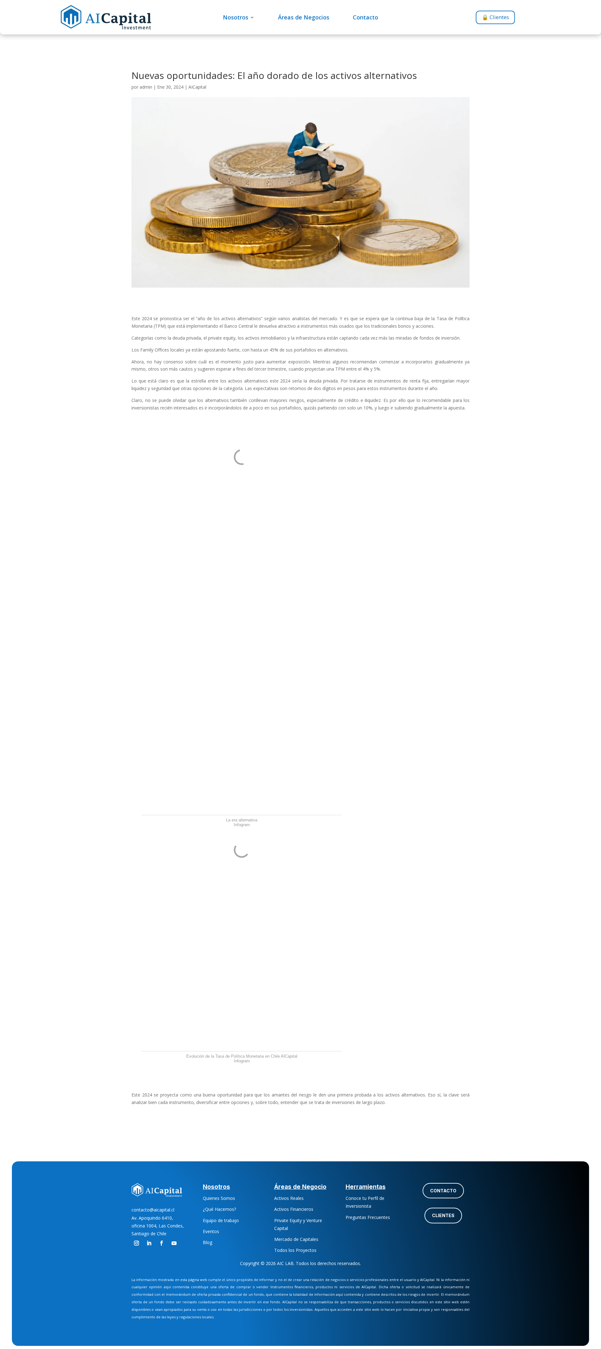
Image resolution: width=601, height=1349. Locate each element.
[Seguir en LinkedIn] (149, 1243)
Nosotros (235, 18)
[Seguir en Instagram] (136, 1243)
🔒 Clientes (495, 17)
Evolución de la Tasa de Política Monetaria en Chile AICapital (241, 1056)
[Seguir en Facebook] (162, 1243)
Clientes (443, 1215)
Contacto (365, 18)
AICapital (197, 87)
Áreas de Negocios (303, 18)
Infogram (242, 824)
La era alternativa (241, 820)
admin (146, 87)
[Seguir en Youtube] (174, 1243)
